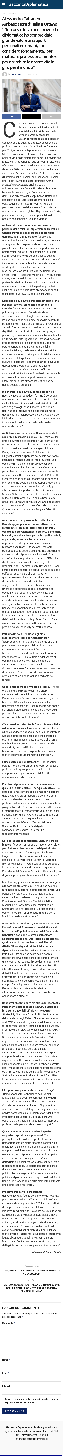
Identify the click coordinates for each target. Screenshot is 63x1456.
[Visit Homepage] (28, 4)
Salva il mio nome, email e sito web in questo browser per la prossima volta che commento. (33, 1401)
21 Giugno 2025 (32, 74)
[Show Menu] (3, 4)
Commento (8, 1323)
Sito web (6, 1386)
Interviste (13, 13)
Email (6, 1373)
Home (4, 13)
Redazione (16, 74)
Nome (6, 1359)
